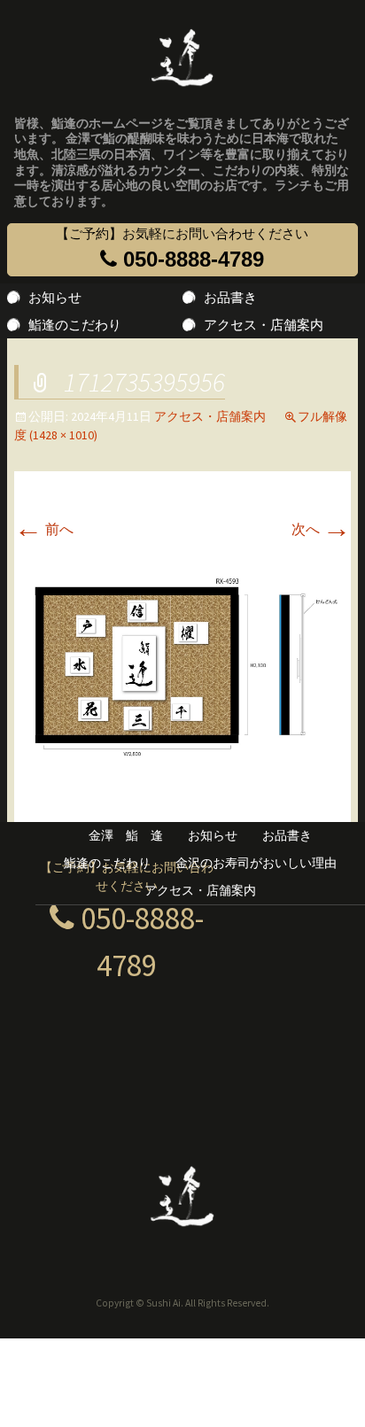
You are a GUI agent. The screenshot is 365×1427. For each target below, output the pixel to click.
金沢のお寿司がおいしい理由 (256, 863)
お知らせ (55, 297)
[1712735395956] (182, 666)
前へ (44, 529)
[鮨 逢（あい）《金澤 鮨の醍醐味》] (182, 52)
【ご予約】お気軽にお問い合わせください (182, 249)
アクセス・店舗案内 (263, 324)
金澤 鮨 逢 (126, 835)
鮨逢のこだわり (74, 324)
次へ (321, 529)
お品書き (230, 297)
